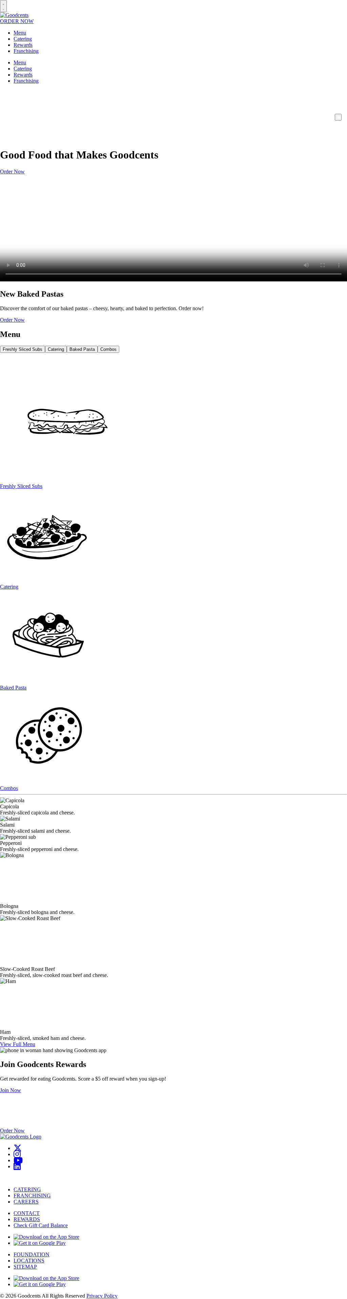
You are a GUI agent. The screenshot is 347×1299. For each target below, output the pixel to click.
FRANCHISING (32, 1195)
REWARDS (27, 1219)
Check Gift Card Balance (41, 1225)
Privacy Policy (102, 1296)
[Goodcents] (14, 15)
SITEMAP (25, 1267)
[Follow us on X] (18, 1148)
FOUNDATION (31, 1254)
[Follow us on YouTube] (18, 1160)
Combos (108, 349)
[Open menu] (3, 6)
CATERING (27, 1189)
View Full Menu (17, 1044)
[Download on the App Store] (46, 1237)
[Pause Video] (338, 117)
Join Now (10, 1090)
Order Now (12, 171)
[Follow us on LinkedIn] (17, 1166)
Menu (20, 33)
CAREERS (26, 1202)
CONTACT (27, 1213)
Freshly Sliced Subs (22, 349)
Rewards (23, 45)
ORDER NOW (17, 21)
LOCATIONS (29, 1260)
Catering (23, 39)
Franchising (26, 51)
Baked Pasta (82, 349)
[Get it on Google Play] (40, 1243)
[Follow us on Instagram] (17, 1154)
